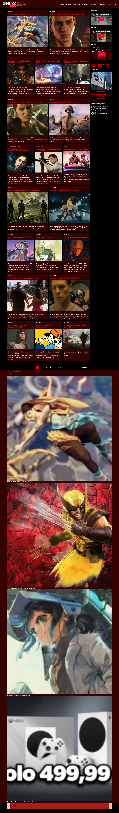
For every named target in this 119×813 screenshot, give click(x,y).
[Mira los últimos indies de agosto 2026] (27, 31)
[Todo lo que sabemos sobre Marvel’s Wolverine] (59, 535)
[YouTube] (110, 4)
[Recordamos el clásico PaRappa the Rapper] (48, 339)
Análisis (68, 4)
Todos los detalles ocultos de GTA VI (19, 238)
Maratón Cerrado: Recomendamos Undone (18, 150)
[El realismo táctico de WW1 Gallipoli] (69, 119)
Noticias (62, 4)
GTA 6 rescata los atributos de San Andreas (25, 102)
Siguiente (84, 367)
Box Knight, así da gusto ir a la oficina (48, 62)
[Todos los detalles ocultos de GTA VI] (20, 250)
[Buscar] (116, 4)
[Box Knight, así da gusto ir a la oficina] (48, 74)
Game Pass (85, 4)
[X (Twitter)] (108, 4)
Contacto (102, 4)
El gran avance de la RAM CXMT (98, 109)
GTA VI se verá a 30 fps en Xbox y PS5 (23, 279)
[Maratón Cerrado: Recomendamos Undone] (20, 162)
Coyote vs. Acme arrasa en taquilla (64, 191)
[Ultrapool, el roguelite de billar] (76, 161)
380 (59, 367)
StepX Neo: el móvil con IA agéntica (98, 111)
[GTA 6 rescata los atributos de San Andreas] (27, 119)
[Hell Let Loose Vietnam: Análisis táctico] (27, 207)
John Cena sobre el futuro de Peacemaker (66, 279)
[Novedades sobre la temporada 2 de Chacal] (48, 162)
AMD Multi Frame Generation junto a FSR (99, 114)
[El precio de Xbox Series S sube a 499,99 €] (59, 748)
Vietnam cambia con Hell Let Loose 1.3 (75, 326)
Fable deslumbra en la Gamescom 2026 (17, 326)
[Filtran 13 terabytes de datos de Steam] (76, 74)
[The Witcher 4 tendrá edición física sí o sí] (76, 250)
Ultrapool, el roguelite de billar (76, 149)
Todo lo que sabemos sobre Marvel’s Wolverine (21, 588)
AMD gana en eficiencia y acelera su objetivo (98, 104)
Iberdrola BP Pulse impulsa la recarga (99, 106)
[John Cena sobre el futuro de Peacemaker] (69, 295)
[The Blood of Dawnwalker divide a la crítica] (69, 31)
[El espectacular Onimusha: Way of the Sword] (20, 74)
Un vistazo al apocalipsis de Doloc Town (19, 695)
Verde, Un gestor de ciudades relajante (48, 238)
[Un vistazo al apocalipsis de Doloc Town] (59, 641)
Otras (95, 4)
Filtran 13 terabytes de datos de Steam (75, 62)
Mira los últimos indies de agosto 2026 (23, 14)
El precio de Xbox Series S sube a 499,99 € (20, 802)
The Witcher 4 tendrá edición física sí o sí (75, 238)
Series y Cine (76, 4)
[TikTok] (113, 4)
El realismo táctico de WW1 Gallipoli (64, 102)
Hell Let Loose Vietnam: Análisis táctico (24, 191)
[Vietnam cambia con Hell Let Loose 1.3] (76, 339)
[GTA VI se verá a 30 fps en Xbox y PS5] (27, 295)
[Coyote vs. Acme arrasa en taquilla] (69, 207)
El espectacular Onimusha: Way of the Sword (19, 62)
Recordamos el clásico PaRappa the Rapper (45, 326)
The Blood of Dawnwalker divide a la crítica (67, 14)
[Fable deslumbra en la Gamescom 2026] (20, 339)
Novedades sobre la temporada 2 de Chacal (48, 150)
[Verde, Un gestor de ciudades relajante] (48, 250)
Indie (91, 4)
